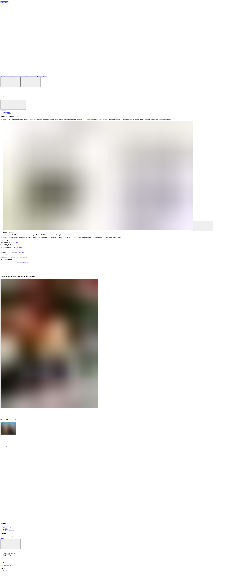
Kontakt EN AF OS (7, 527)
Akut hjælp (3, 2)
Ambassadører (32, 76)
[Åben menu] (30, 82)
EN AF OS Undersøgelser (8, 530)
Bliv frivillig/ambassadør (8, 112)
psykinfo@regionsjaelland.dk (21, 257)
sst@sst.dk (3, 565)
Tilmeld (2, 538)
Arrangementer (44, 76)
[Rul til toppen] (11, 544)
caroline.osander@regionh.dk (22, 262)
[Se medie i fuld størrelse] (203, 226)
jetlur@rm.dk (21, 247)
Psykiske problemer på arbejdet (7, 76)
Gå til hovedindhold (4, 1)
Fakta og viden (26, 76)
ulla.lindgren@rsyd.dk (19, 252)
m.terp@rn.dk (17, 242)
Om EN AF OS (6, 526)
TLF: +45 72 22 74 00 (9, 565)
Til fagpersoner (38, 76)
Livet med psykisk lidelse (18, 76)
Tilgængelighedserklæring (12, 573)
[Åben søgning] (11, 82)
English (6, 2)
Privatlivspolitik (4, 573)
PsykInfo (5, 528)
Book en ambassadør (7, 113)
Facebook (5, 570)
